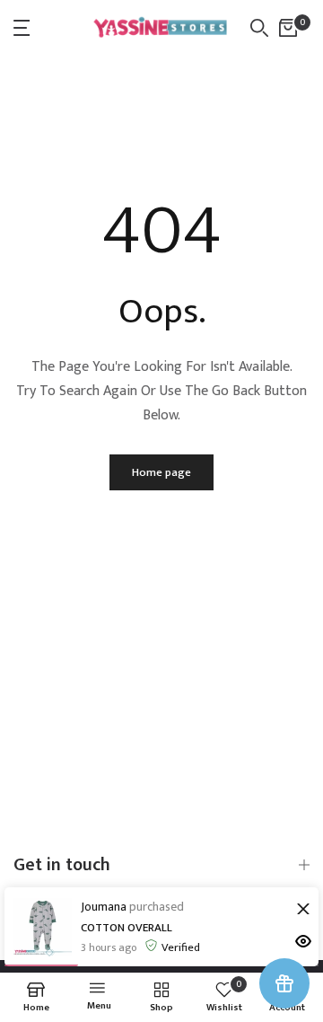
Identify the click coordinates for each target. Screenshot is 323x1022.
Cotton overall (126, 928)
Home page (161, 472)
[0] (288, 28)
